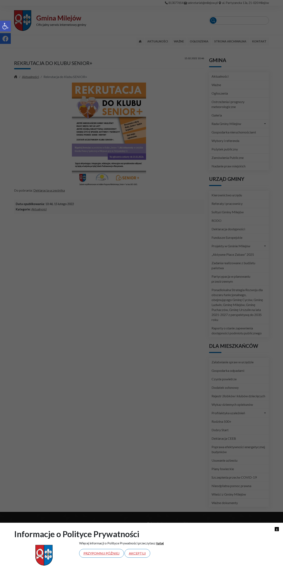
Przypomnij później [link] (101, 553)
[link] (5, 26)
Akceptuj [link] (137, 553)
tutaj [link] (160, 543)
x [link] (277, 529)
